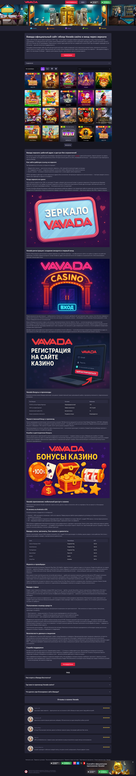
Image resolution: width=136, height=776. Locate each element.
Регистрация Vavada (68, 664)
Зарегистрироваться (71, 2)
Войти (82, 2)
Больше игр (68, 145)
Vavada (77, 155)
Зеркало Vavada (68, 55)
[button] (2, 15)
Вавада (108, 759)
